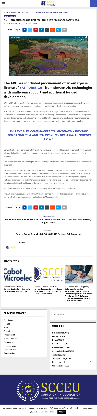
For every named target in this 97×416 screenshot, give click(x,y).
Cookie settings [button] (47, 412)
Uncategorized (10, 350)
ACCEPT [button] (62, 412)
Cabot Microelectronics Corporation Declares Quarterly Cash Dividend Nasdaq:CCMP (17, 289)
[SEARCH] (90, 314)
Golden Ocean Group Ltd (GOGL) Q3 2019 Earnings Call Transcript (49, 234)
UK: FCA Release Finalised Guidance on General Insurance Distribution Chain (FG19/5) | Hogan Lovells (48, 221)
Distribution (8, 320)
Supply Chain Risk (9, 16)
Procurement (9, 335)
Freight (7, 324)
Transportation (10, 346)
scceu (8, 23)
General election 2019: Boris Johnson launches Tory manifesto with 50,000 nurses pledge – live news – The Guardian (48, 290)
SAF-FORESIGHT (32, 88)
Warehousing (9, 353)
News (6, 328)
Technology (9, 342)
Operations (8, 331)
